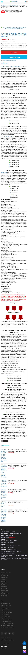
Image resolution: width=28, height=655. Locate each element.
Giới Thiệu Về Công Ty (5, 603)
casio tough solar (12, 60)
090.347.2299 (4, 646)
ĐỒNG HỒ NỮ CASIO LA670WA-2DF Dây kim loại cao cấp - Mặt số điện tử (17, 490)
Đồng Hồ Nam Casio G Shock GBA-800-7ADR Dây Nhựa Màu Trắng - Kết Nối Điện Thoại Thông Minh (17, 450)
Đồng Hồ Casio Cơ (4, 577)
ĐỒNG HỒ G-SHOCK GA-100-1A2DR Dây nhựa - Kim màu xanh (17, 481)
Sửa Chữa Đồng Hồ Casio (6, 621)
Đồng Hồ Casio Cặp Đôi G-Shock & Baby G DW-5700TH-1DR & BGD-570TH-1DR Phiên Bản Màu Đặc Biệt (17, 466)
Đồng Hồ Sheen (4, 581)
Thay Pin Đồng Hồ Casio (6, 616)
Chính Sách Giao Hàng (5, 610)
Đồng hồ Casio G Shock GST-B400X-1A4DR (10, 66)
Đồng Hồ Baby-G (4, 579)
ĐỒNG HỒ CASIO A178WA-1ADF (15, 502)
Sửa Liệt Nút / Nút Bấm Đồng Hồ (7, 625)
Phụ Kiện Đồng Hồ (4, 595)
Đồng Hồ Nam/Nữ (4, 586)
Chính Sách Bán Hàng (5, 614)
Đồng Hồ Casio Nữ (4, 584)
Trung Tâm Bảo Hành (5, 607)
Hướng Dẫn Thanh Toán (6, 605)
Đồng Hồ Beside (4, 592)
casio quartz (6, 60)
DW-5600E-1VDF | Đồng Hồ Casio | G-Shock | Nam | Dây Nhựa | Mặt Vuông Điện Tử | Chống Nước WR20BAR (17, 510)
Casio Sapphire (4, 588)
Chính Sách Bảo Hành (5, 608)
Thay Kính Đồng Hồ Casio (6, 617)
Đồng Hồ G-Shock (4, 575)
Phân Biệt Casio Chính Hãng (6, 612)
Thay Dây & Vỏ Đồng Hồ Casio (7, 619)
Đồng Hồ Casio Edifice (5, 573)
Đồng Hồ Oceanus (4, 590)
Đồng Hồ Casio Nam (5, 583)
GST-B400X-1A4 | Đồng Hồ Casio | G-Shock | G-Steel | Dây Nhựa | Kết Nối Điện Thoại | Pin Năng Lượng (14, 35)
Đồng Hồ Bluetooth (5, 593)
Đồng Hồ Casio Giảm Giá (6, 572)
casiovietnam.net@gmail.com (7, 640)
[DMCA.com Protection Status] (5, 440)
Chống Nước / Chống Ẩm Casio (7, 623)
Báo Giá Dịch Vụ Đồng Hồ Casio (7, 627)
